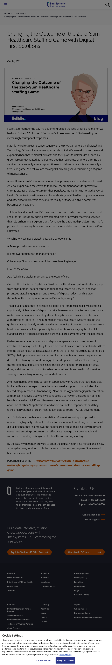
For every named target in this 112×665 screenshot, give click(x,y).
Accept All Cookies (65, 660)
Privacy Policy (65, 654)
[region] (56, 648)
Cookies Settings (43, 660)
